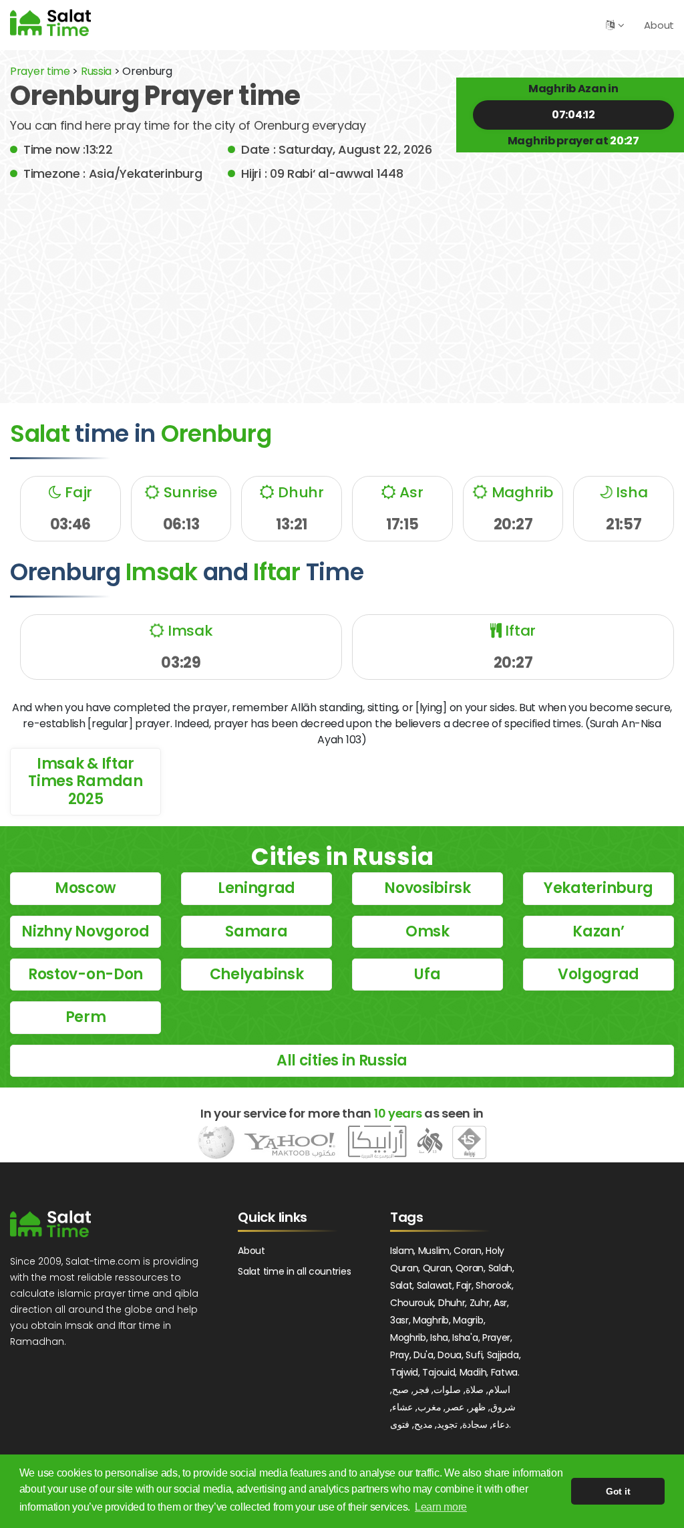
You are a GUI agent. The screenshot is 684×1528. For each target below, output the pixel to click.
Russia (96, 71)
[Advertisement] (342, 282)
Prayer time (40, 71)
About (659, 25)
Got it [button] (618, 1491)
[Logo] (50, 1224)
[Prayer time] (50, 22)
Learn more (441, 1507)
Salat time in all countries (294, 1271)
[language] (610, 25)
